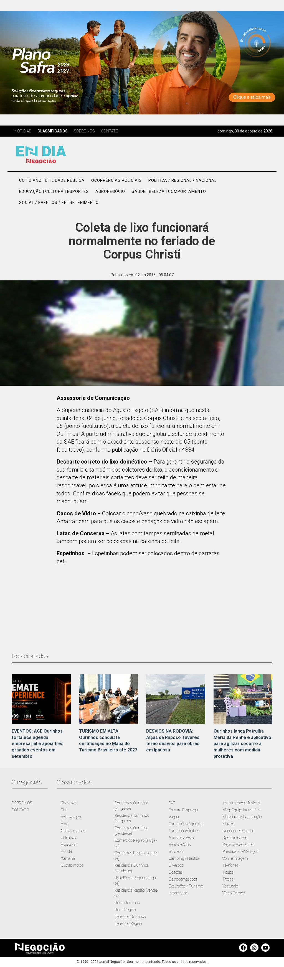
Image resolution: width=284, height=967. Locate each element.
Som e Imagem (235, 858)
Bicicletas (176, 851)
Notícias (22, 131)
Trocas (228, 879)
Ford (65, 824)
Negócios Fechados (238, 830)
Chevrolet (69, 803)
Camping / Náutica (184, 858)
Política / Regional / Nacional (182, 180)
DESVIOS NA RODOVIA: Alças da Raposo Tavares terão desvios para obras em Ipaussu (172, 740)
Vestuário (230, 886)
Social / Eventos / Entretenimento (59, 202)
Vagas (174, 817)
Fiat (64, 810)
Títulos (228, 872)
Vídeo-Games (233, 893)
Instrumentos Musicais (241, 803)
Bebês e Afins (180, 844)
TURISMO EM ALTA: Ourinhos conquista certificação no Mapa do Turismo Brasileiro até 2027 (108, 740)
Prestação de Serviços (240, 851)
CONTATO (20, 810)
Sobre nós (84, 131)
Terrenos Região (128, 923)
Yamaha (68, 858)
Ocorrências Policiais (116, 180)
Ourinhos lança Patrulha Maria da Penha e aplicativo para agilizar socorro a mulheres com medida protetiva (242, 743)
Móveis (228, 824)
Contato (109, 131)
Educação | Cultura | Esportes (54, 191)
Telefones (230, 865)
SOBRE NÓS (22, 803)
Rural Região (125, 909)
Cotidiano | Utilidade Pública (52, 180)
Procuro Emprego (183, 810)
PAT (172, 803)
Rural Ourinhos (127, 903)
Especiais (68, 844)
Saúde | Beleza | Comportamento (169, 191)
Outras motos (72, 865)
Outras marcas (73, 830)
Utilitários (68, 837)
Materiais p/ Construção (242, 817)
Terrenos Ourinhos (130, 916)
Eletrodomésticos (183, 879)
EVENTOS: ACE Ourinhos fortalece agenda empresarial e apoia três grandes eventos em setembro (38, 743)
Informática (178, 893)
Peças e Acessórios (237, 844)
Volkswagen (71, 817)
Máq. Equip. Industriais (241, 810)
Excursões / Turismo (186, 886)
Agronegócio (110, 191)
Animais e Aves (181, 837)
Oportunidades (234, 837)
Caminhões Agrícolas (186, 824)
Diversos (176, 865)
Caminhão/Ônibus (184, 830)
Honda (66, 851)
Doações (176, 872)
